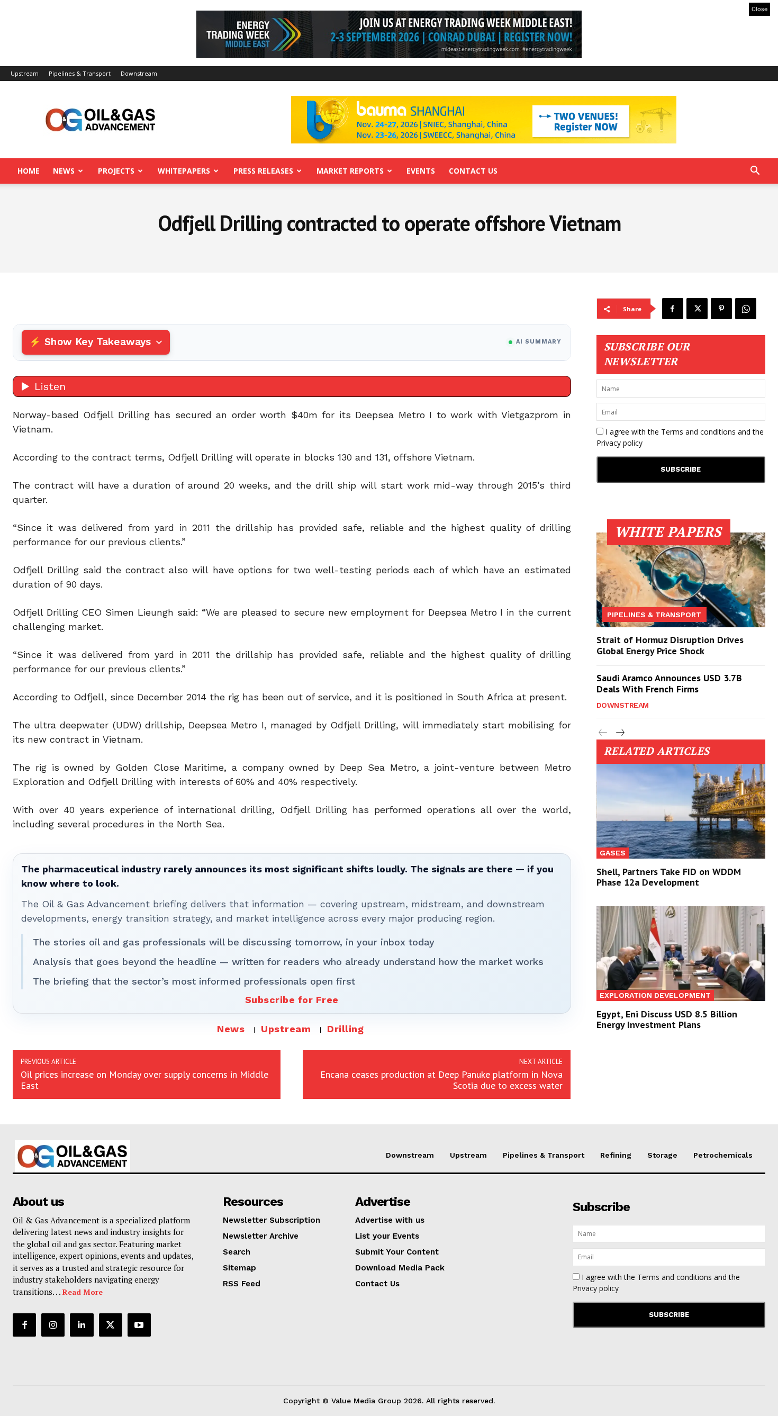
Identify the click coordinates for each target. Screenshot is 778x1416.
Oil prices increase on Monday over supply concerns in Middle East (144, 1080)
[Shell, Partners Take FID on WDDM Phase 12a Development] (681, 811)
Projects (116, 171)
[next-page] (620, 732)
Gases (613, 853)
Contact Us (473, 171)
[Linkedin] (81, 1325)
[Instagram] (53, 1325)
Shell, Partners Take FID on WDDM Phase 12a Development (668, 876)
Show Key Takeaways (97, 342)
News (64, 171)
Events (420, 171)
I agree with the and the (680, 437)
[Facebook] (672, 308)
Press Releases (263, 171)
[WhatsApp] (745, 308)
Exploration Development (655, 995)
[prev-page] (603, 732)
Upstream (25, 73)
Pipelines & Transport (80, 73)
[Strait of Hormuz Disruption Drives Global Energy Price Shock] (681, 580)
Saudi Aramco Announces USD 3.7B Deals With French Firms (669, 684)
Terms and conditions (698, 432)
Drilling (345, 1028)
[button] (754, 172)
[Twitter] (697, 308)
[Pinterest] (721, 308)
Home (28, 171)
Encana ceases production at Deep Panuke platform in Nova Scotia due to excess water (441, 1080)
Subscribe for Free (292, 999)
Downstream (139, 73)
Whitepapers (184, 171)
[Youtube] (139, 1325)
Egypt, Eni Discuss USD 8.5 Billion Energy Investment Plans (666, 1019)
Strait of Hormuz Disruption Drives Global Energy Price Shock (670, 645)
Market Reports (350, 171)
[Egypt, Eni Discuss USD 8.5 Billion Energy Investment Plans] (681, 953)
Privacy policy (619, 443)
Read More (82, 1292)
